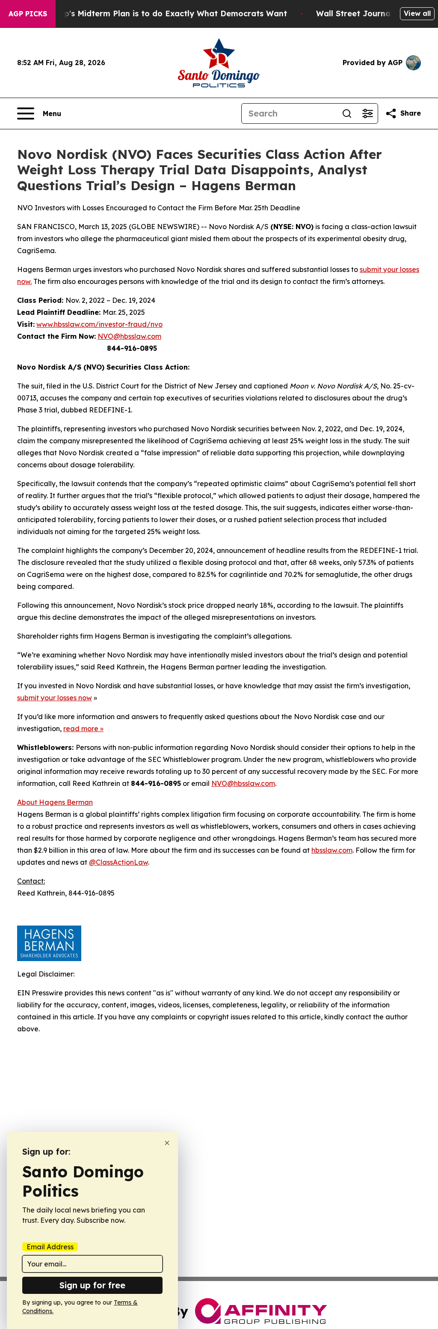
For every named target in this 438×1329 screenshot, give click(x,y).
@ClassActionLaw (118, 862)
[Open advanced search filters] (367, 113)
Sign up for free (92, 1285)
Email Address (50, 1246)
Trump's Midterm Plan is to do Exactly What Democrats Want (165, 13)
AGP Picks (28, 13)
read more (80, 728)
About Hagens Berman (55, 802)
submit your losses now (54, 697)
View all (417, 13)
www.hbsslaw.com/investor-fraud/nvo (99, 324)
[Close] (167, 1143)
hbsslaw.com (331, 850)
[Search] (347, 113)
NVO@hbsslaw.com (129, 336)
